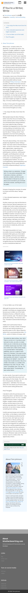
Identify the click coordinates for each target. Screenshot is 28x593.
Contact (2, 560)
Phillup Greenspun (15, 82)
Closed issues (4, 588)
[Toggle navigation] (25, 2)
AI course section (15, 492)
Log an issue (3, 585)
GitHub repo (3, 583)
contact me (20, 501)
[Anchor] (9, 27)
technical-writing (20, 17)
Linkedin (3, 573)
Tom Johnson (8, 15)
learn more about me (11, 501)
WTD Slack (3, 571)
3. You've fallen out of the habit (15, 34)
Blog (2, 556)
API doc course (4, 558)
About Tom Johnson (8, 43)
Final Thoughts (10, 37)
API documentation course (13, 488)
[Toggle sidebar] (20, 2)
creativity (12, 17)
